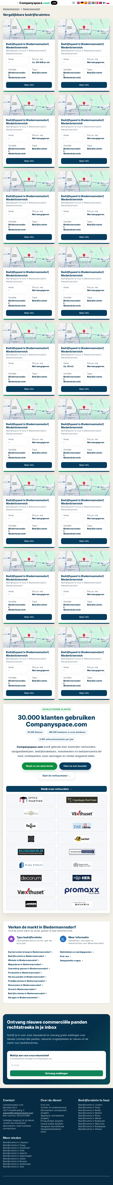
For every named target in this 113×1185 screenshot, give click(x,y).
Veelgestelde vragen (70, 960)
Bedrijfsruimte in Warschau (91, 1123)
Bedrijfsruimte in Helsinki (15, 1153)
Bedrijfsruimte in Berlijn (89, 1110)
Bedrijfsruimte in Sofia (14, 1150)
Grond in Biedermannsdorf (21, 989)
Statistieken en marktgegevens (76, 952)
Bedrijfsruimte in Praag (14, 1145)
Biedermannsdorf (31, 9)
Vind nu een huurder (75, 766)
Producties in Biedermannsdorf (24, 972)
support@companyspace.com (18, 1113)
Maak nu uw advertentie (39, 766)
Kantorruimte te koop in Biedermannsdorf (29, 952)
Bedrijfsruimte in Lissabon (15, 1142)
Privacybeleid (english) (52, 1121)
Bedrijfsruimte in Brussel (15, 1161)
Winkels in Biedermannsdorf (22, 960)
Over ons (64, 956)
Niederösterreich (11, 9)
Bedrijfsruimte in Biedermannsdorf (26, 956)
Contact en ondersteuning (53, 1107)
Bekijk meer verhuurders (56, 788)
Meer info (29, 85)
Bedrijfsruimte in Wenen (90, 1118)
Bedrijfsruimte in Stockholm (16, 1148)
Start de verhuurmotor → (56, 775)
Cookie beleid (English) (52, 1123)
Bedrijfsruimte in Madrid (90, 1113)
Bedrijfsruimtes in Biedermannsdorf (26, 993)
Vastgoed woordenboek (52, 1126)
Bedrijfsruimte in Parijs (89, 1107)
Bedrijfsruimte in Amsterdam (17, 1164)
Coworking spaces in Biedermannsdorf (28, 968)
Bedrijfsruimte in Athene (90, 1129)
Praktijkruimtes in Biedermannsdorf (26, 981)
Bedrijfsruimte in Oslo (13, 1166)
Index (43, 1131)
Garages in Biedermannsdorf (23, 997)
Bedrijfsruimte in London (90, 1104)
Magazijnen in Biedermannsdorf (24, 964)
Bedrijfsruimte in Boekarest (91, 1121)
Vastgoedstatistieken (51, 1129)
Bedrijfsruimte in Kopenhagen (17, 1156)
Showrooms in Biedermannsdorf (24, 985)
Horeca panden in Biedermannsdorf (26, 976)
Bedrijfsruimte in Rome (89, 1115)
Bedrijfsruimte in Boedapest (91, 1126)
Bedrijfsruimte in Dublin (14, 1158)
